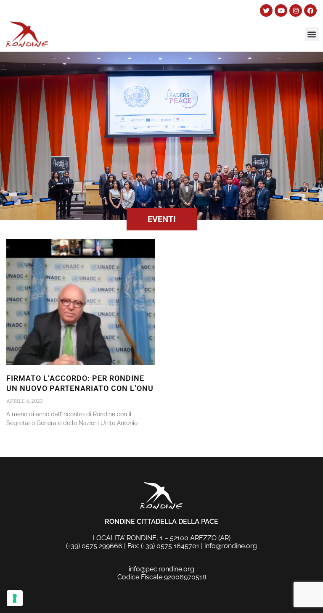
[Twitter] (266, 10)
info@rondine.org (230, 546)
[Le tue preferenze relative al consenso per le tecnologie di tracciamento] (15, 598)
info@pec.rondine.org (161, 569)
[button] (312, 34)
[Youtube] (281, 10)
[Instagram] (295, 10)
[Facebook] (310, 10)
